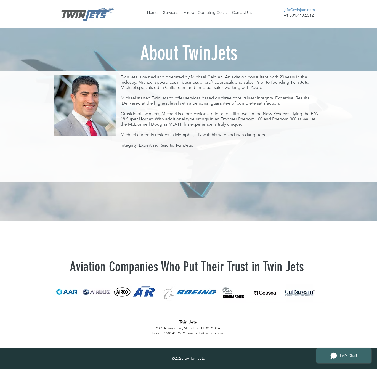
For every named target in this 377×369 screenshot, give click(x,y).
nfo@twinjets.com (300, 9)
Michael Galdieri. (207, 76)
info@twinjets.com (209, 333)
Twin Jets (188, 322)
